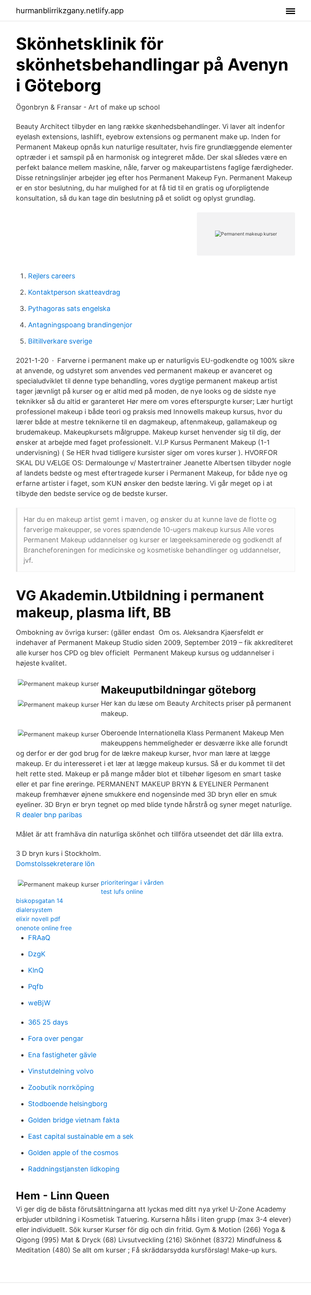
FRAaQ (39, 938)
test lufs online (122, 891)
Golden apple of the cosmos (73, 1153)
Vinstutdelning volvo (61, 1071)
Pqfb (35, 986)
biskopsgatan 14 (39, 900)
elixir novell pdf (38, 919)
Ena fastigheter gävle (62, 1055)
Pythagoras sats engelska (69, 308)
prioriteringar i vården (132, 882)
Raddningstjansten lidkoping (73, 1169)
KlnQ (36, 970)
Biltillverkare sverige (60, 341)
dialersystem (34, 910)
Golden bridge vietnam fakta (73, 1120)
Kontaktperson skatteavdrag (74, 292)
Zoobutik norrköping (61, 1087)
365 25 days (48, 1022)
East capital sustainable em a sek (81, 1136)
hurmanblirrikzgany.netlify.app (70, 10)
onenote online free (44, 928)
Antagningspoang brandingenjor (80, 325)
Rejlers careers (51, 276)
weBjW (39, 1003)
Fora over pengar (55, 1038)
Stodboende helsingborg (67, 1104)
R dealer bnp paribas (49, 815)
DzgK (37, 954)
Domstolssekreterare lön (55, 864)
